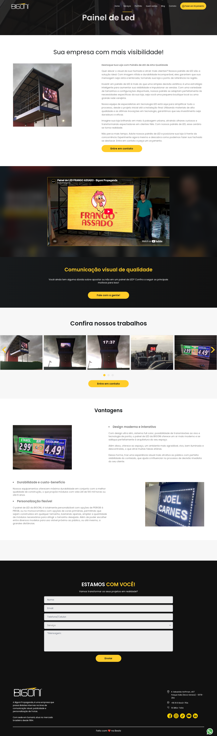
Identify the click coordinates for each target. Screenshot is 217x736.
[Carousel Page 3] (113, 375)
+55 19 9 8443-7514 (179, 703)
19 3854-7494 (177, 708)
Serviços (127, 6)
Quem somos (151, 6)
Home (117, 6)
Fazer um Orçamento (194, 6)
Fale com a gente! (108, 295)
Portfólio (138, 6)
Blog (163, 6)
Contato (172, 6)
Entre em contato (122, 148)
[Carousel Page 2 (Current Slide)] (108, 375)
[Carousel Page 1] (104, 375)
